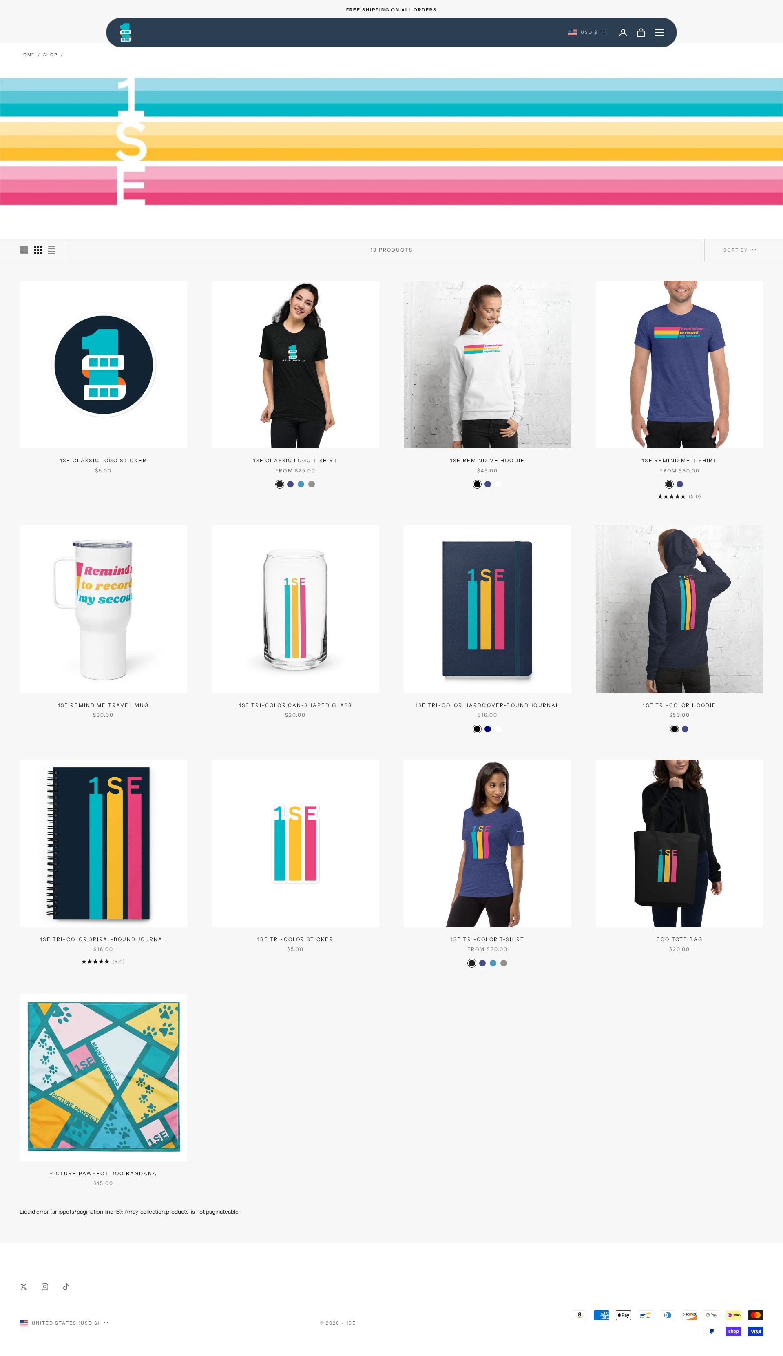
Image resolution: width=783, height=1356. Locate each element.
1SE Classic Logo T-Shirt (295, 460)
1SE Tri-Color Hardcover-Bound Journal (488, 705)
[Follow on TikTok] (66, 1287)
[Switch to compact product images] (51, 250)
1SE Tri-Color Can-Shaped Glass (295, 705)
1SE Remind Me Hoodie (487, 460)
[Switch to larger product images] (24, 250)
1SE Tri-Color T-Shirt (487, 939)
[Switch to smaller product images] (38, 250)
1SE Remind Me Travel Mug (103, 705)
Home (27, 55)
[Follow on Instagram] (45, 1287)
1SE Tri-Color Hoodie (679, 705)
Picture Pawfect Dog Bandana (103, 1173)
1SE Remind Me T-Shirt (679, 460)
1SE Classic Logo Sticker (103, 460)
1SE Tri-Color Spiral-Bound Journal (103, 939)
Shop (50, 55)
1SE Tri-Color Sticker (295, 939)
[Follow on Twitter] (24, 1287)
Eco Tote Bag (680, 939)
